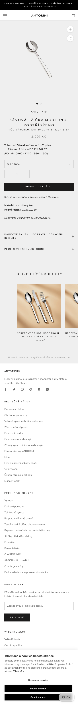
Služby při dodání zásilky (18, 536)
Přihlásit (17, 617)
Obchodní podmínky (15, 415)
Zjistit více (18, 671)
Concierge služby (13, 566)
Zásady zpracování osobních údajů (23, 445)
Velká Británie (12, 639)
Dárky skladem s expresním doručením (26, 572)
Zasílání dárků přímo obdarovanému (24, 524)
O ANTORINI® (12, 554)
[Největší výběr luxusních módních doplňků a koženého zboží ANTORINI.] (39, 15)
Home (11, 357)
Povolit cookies (38, 688)
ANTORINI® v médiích (16, 560)
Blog (7, 457)
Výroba (8, 500)
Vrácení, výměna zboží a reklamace (23, 421)
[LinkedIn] (47, 389)
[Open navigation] (5, 15)
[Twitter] (14, 389)
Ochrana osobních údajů (18, 439)
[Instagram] (22, 389)
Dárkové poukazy (14, 506)
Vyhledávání (11, 469)
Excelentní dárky (25, 357)
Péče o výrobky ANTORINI (24, 249)
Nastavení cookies (38, 680)
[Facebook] (5, 389)
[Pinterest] (30, 389)
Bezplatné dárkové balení (18, 518)
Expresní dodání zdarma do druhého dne (27, 530)
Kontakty (9, 542)
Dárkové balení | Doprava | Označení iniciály (33, 236)
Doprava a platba (14, 409)
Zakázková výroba (14, 512)
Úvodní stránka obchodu (18, 475)
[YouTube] (39, 389)
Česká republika (13, 645)
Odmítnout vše (38, 697)
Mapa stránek (12, 481)
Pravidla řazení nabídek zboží (20, 463)
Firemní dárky (12, 548)
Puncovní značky (13, 433)
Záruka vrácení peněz (16, 427)
